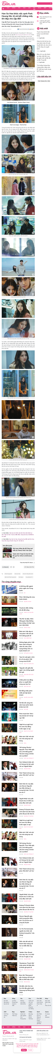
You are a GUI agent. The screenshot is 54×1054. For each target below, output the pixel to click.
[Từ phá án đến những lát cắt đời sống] (9, 611)
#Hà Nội (26, 709)
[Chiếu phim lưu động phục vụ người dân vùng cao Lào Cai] (9, 683)
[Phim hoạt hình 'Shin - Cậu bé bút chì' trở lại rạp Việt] (9, 717)
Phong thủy (23, 1019)
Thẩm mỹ (14, 1015)
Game (47, 1012)
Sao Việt (6, 1000)
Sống (13, 8)
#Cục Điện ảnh (27, 638)
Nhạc (39, 8)
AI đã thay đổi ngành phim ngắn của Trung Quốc (45, 22)
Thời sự (5, 1015)
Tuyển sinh (31, 1000)
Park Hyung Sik (19, 34)
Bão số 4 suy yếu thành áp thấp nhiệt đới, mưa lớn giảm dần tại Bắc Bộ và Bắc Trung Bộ (43, 57)
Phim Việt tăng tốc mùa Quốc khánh (45, 17)
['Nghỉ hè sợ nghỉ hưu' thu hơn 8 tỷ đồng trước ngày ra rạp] (9, 727)
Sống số (39, 1017)
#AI (24, 593)
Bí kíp (30, 1005)
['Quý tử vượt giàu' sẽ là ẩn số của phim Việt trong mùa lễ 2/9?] (9, 660)
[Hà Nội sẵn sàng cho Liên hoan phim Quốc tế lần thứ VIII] (9, 706)
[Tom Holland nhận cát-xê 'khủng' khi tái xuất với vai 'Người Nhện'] (9, 765)
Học (24, 8)
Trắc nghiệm (23, 1015)
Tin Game (47, 1014)
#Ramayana (27, 982)
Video (30, 1012)
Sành (38, 1012)
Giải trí (30, 1015)
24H (29, 8)
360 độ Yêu (23, 1004)
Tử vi (21, 1017)
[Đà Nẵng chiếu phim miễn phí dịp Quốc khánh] (9, 694)
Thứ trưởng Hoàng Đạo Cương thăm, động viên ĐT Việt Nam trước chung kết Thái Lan (44, 68)
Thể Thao (6, 1014)
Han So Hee (28, 34)
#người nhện (27, 768)
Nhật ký (22, 1000)
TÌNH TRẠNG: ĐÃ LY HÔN (44, 81)
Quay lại (6, 567)
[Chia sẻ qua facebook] (11, 567)
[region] (18, 91)
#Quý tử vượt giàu (29, 663)
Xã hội (30, 1017)
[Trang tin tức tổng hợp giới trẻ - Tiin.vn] (9, 3)
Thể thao (31, 1019)
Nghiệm (22, 1012)
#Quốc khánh (27, 601)
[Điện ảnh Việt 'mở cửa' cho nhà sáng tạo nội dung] (9, 739)
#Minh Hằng (27, 627)
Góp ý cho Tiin (30, 567)
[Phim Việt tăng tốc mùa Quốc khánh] (9, 600)
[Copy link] (14, 567)
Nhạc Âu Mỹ (48, 1005)
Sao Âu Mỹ (6, 1004)
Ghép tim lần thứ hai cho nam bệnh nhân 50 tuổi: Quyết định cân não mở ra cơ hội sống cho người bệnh (44, 45)
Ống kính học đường (31, 1007)
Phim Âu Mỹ (40, 1002)
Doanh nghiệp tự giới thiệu (39, 1022)
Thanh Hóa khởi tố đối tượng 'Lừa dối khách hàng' (43, 34)
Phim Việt (39, 1000)
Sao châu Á (6, 1002)
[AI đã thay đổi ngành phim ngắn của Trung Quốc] (9, 589)
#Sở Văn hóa (27, 686)
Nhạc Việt (47, 1000)
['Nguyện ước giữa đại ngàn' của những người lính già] (9, 671)
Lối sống (14, 1000)
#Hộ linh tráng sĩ (28, 758)
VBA (13, 1005)
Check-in (14, 1004)
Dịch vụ (38, 1019)
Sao (8, 8)
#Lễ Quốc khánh (28, 653)
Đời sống (31, 1014)
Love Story (22, 1002)
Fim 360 (34, 8)
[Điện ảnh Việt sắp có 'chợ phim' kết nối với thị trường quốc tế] (9, 634)
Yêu (19, 8)
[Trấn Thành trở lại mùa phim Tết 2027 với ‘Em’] (9, 776)
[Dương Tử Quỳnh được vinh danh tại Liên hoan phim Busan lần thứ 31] (9, 813)
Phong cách (15, 1002)
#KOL (25, 743)
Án (4, 1017)
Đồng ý (24, 1050)
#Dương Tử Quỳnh (28, 816)
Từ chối (30, 1050)
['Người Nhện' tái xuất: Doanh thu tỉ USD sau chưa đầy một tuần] (9, 802)
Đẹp (45, 8)
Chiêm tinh (22, 1014)
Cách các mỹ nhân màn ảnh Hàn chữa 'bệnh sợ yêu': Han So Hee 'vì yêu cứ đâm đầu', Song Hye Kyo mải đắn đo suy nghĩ (18, 534)
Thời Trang (14, 1014)
